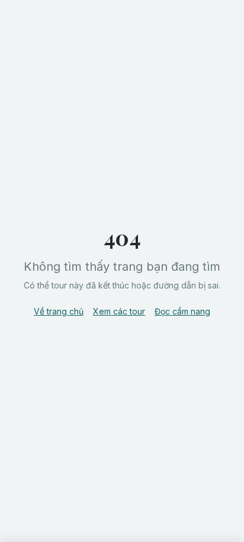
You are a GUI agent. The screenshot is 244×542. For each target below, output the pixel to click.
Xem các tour (119, 311)
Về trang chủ (59, 311)
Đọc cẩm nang (182, 311)
